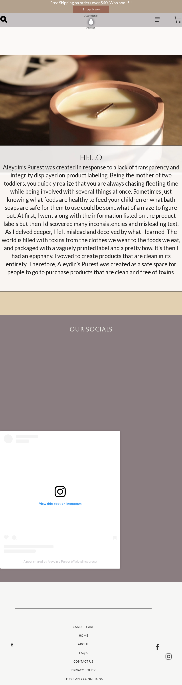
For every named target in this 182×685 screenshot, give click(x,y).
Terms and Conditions (83, 679)
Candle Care (83, 627)
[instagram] (168, 656)
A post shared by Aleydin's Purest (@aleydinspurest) (60, 561)
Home (83, 635)
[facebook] (157, 647)
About (83, 644)
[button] (91, 9)
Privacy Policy (83, 670)
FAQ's (83, 653)
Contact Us (83, 661)
